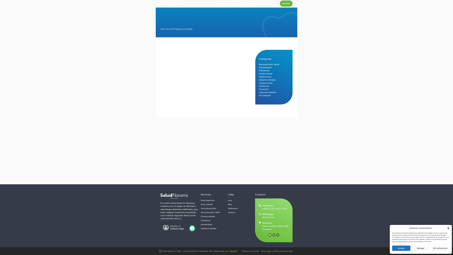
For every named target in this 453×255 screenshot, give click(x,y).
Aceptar (401, 248)
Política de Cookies (250, 251)
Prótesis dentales (208, 216)
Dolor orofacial (206, 204)
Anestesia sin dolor (208, 208)
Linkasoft (233, 251)
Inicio (162, 29)
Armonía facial (206, 224)
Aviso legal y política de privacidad (277, 251)
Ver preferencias (440, 248)
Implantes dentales (208, 228)
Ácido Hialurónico (208, 200)
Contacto (231, 212)
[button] (448, 228)
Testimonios (233, 208)
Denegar (420, 248)
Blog (230, 204)
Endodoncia (205, 220)
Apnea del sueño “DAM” (210, 212)
